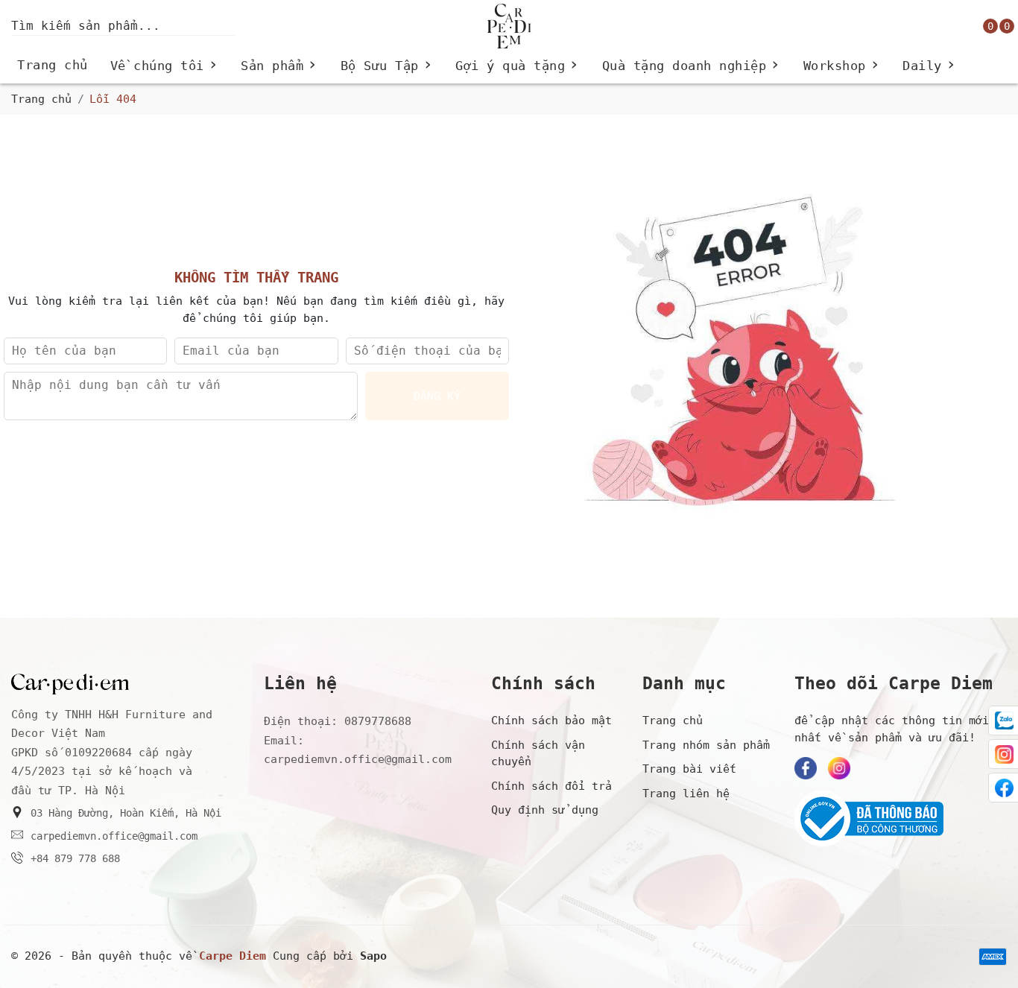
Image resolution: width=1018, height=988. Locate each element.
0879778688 (377, 721)
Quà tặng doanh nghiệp (691, 66)
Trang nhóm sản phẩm (706, 745)
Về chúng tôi (164, 66)
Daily (929, 66)
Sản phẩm (279, 66)
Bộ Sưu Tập (387, 66)
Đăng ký (437, 396)
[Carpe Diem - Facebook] (805, 768)
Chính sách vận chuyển (538, 753)
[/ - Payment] (993, 957)
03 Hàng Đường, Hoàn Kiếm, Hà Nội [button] (126, 813)
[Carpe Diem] (508, 26)
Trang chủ (52, 65)
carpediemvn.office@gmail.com (114, 836)
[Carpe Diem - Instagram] (839, 768)
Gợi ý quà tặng (517, 66)
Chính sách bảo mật (551, 720)
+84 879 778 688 (75, 858)
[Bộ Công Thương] (900, 819)
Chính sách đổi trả (551, 786)
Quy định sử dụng (544, 810)
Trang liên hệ (686, 793)
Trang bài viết (689, 769)
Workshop (842, 66)
